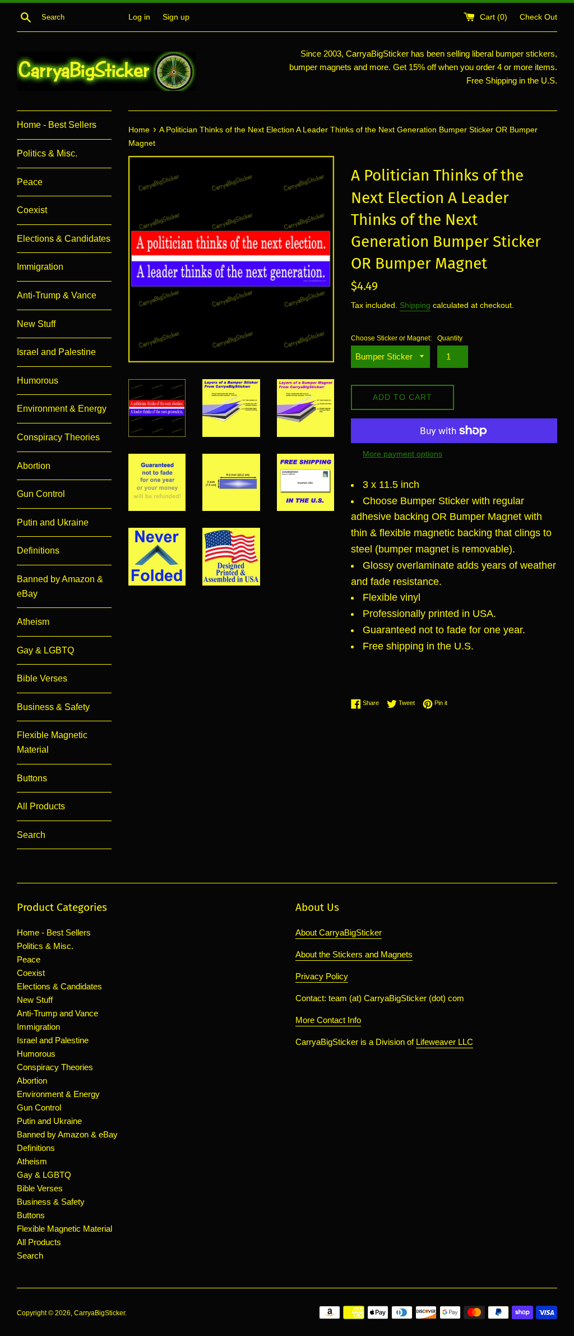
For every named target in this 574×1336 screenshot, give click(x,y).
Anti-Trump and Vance (57, 1013)
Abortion (33, 466)
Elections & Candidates (63, 238)
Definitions (38, 550)
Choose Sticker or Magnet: (391, 338)
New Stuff (36, 324)
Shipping (415, 305)
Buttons (32, 778)
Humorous (37, 380)
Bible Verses (42, 678)
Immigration (40, 266)
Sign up (176, 17)
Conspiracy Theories (58, 437)
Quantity (449, 338)
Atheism (33, 621)
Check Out (538, 17)
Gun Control (41, 494)
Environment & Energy (62, 408)
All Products (41, 806)
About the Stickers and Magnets (354, 954)
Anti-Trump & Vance (56, 295)
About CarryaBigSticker (338, 932)
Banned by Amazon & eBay (60, 586)
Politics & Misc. (47, 153)
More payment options (402, 453)
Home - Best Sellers (56, 125)
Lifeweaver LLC (444, 1042)
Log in (139, 17)
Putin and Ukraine (53, 522)
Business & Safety (53, 707)
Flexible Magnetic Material (52, 742)
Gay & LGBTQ (45, 650)
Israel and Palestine (56, 352)
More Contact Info (328, 1020)
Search (31, 835)
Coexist (32, 210)
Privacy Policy (321, 976)
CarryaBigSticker (99, 1313)
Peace (30, 182)
